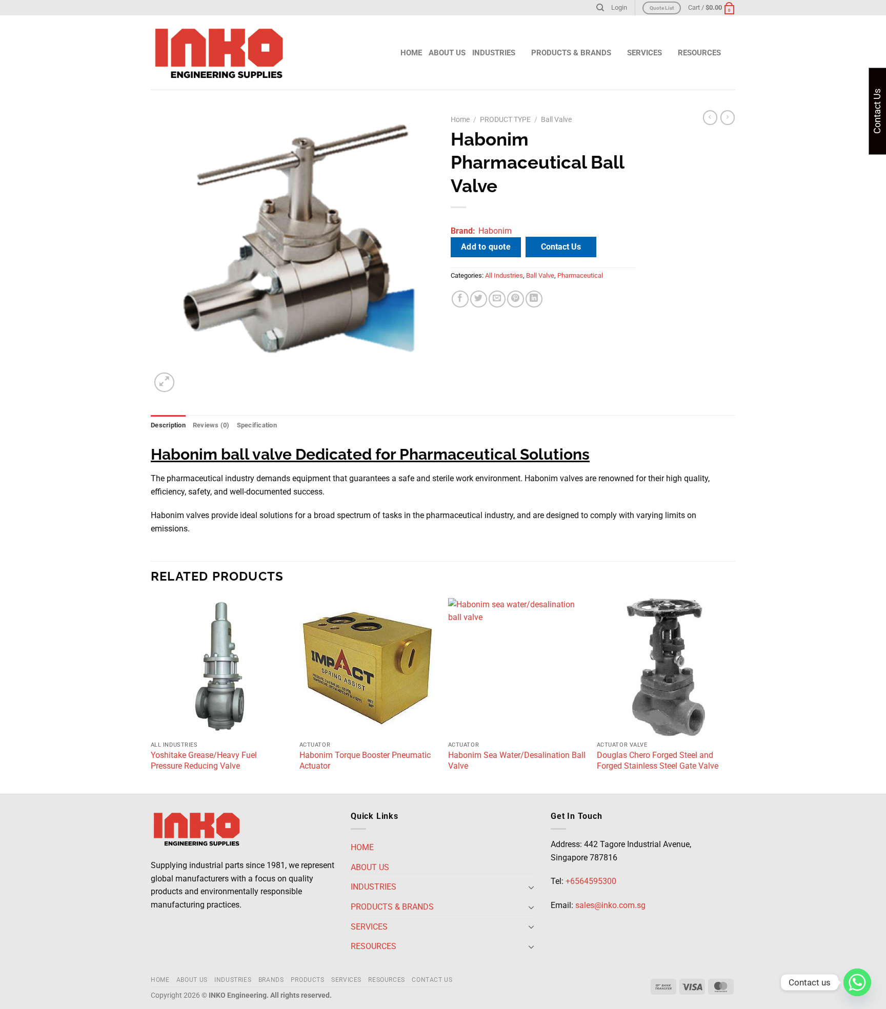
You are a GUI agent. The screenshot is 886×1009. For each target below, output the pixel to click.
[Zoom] (164, 383)
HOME (411, 52)
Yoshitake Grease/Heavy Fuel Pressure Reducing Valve (204, 760)
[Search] (600, 8)
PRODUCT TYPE (505, 119)
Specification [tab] (257, 425)
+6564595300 (591, 881)
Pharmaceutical (580, 275)
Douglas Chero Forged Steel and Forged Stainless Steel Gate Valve (657, 760)
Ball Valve (556, 119)
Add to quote (486, 247)
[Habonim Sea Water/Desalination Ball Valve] (517, 667)
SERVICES (346, 979)
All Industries (504, 275)
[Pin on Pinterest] (515, 299)
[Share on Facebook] (460, 299)
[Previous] (151, 695)
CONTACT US (432, 979)
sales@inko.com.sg (610, 905)
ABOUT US (447, 52)
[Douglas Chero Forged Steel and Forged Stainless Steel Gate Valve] (666, 667)
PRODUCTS (308, 979)
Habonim (495, 231)
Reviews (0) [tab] (211, 425)
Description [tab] (168, 425)
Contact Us (561, 247)
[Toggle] (531, 887)
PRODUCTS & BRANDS (571, 52)
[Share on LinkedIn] (534, 299)
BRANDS (271, 979)
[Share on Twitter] (478, 299)
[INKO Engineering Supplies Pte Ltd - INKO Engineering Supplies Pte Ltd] (219, 52)
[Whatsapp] (857, 982)
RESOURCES (386, 979)
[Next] (734, 695)
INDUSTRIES (493, 52)
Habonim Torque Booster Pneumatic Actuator (365, 760)
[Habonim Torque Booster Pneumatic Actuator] (368, 667)
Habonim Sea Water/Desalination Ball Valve (517, 760)
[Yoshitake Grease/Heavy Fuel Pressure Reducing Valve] (220, 667)
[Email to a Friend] (497, 299)
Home (460, 119)
